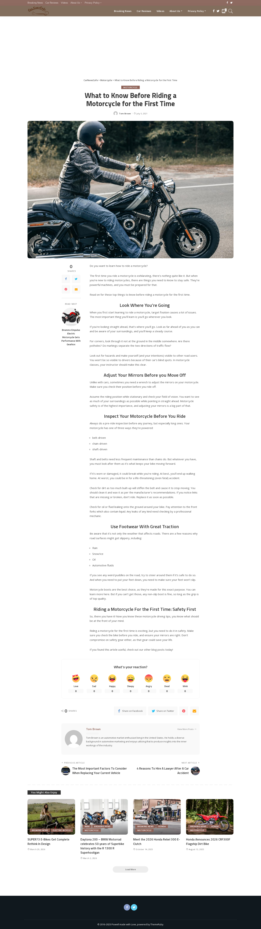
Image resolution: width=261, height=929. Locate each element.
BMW (87, 826)
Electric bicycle (62, 830)
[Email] (76, 289)
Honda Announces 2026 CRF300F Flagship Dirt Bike (208, 841)
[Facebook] (227, 3)
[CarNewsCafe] (38, 11)
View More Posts (185, 729)
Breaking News (40, 830)
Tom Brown (125, 113)
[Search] (230, 11)
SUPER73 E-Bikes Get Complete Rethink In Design (48, 841)
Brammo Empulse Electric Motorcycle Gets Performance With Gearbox (71, 337)
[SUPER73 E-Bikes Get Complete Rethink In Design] (51, 817)
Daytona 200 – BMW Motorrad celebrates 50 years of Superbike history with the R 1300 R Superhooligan (102, 846)
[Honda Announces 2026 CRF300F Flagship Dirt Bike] (210, 817)
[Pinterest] (66, 289)
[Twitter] (231, 3)
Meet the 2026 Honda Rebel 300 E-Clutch (156, 841)
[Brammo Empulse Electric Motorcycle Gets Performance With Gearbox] (71, 317)
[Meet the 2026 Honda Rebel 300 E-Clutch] (157, 817)
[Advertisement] (130, 43)
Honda (162, 826)
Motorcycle (130, 87)
